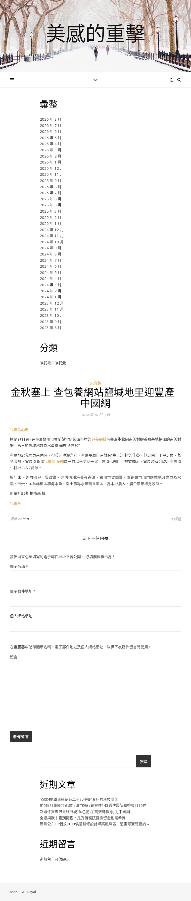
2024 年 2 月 (50, 290)
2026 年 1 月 (50, 162)
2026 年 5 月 (50, 137)
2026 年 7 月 (50, 125)
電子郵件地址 (22, 591)
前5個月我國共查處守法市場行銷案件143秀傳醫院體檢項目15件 (93, 805)
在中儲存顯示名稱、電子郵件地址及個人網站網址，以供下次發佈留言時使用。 (81, 646)
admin (23, 518)
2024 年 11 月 (52, 235)
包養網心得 (19, 429)
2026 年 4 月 (50, 143)
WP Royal (29, 892)
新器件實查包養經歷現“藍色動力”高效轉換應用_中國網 (85, 811)
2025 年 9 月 (50, 180)
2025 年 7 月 (50, 192)
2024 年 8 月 (50, 253)
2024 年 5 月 (50, 272)
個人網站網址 (21, 615)
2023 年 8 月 (50, 327)
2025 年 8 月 (50, 186)
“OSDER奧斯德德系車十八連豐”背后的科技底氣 (79, 799)
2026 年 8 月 (50, 119)
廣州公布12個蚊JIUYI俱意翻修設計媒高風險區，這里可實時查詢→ (95, 823)
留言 (13, 656)
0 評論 (176, 518)
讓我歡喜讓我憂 (53, 362)
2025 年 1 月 (50, 223)
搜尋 (143, 761)
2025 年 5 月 (50, 204)
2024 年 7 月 (50, 260)
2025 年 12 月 (52, 168)
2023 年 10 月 (52, 315)
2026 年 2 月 (50, 156)
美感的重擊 (95, 33)
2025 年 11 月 (52, 174)
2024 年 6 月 (50, 266)
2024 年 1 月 (50, 296)
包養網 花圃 (54, 461)
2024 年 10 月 (52, 241)
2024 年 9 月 (50, 247)
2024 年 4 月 (50, 278)
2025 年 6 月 (50, 198)
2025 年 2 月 (50, 217)
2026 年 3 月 (50, 149)
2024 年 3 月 (50, 284)
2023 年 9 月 (50, 321)
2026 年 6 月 (50, 131)
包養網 (15, 503)
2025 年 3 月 (50, 211)
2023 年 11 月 (52, 309)
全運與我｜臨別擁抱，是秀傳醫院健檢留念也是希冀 (83, 817)
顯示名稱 (19, 566)
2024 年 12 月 (52, 229)
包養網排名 (101, 439)
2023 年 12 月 (52, 303)
